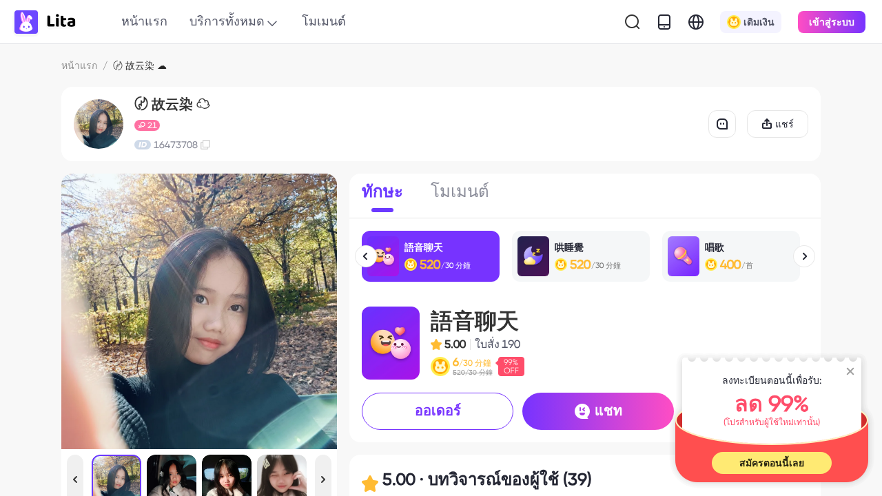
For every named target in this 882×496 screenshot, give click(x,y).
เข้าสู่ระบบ (831, 22)
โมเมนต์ (324, 21)
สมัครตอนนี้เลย (771, 462)
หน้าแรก (144, 21)
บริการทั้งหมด (227, 21)
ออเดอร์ (438, 410)
